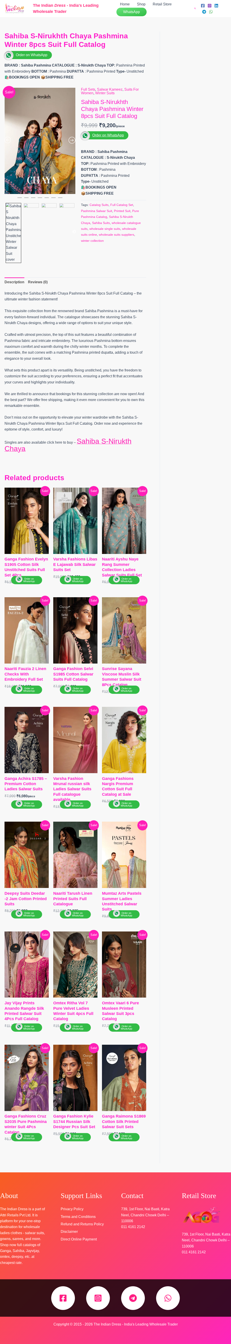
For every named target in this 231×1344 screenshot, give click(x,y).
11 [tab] (19, 199)
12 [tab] (26, 199)
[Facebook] (203, 6)
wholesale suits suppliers (116, 234)
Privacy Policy (72, 1209)
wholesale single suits (104, 229)
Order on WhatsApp (31, 55)
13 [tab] (33, 199)
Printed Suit (122, 211)
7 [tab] (50, 193)
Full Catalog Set (121, 205)
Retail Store (162, 4)
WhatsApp (131, 12)
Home (125, 4)
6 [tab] (43, 193)
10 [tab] (70, 193)
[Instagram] (210, 6)
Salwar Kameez (109, 89)
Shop (141, 4)
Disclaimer (69, 1231)
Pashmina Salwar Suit (96, 211)
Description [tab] (14, 282)
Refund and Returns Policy (82, 1224)
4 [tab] (30, 193)
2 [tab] (16, 193)
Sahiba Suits (101, 223)
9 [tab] (63, 193)
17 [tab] (60, 199)
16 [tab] (53, 199)
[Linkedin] (216, 6)
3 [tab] (23, 193)
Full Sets (88, 89)
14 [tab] (40, 199)
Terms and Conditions (78, 1217)
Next (74, 232)
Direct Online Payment (79, 1239)
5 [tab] (36, 193)
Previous (5, 232)
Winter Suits (105, 93)
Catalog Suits (99, 205)
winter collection (92, 240)
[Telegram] (204, 12)
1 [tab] (9, 193)
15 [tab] (46, 199)
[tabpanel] (40, 141)
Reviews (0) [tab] (38, 282)
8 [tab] (57, 193)
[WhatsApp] (211, 12)
